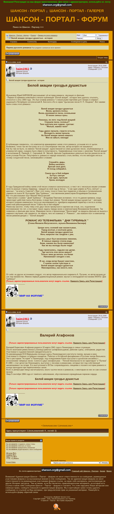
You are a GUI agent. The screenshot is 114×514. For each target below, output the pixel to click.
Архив (102, 471)
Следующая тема (64, 425)
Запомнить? (103, 35)
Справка (13, 42)
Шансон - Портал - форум (19, 35)
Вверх (109, 471)
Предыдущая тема (50, 425)
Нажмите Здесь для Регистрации (86, 281)
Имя (78, 35)
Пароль (79, 38)
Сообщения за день (79, 42)
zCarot (78, 499)
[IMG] (8, 457)
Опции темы (103, 58)
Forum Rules (11, 462)
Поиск (102, 42)
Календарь (52, 42)
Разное (33, 35)
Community (32, 42)
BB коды (9, 453)
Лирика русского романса (47, 35)
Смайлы (9, 455)
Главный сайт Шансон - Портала (85, 471)
